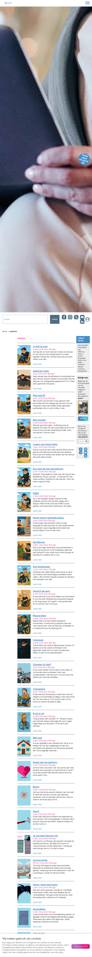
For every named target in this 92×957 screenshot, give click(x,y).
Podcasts (81, 364)
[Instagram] (70, 317)
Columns (81, 369)
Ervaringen (82, 358)
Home (4, 331)
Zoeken (55, 319)
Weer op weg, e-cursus (81, 354)
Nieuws (80, 367)
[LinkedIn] (82, 321)
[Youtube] (82, 317)
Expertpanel (82, 371)
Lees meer (37, 364)
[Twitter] (76, 317)
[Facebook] (64, 317)
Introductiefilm (83, 345)
